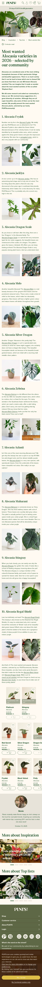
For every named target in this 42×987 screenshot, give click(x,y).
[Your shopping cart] (39, 2)
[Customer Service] (34, 2)
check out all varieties (9, 677)
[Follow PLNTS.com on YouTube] (31, 936)
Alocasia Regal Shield (32, 617)
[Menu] (3, 2)
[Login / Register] (27, 2)
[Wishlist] (30, 2)
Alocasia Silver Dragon (9, 343)
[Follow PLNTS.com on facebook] (19, 936)
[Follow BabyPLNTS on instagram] (10, 936)
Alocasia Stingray (8, 566)
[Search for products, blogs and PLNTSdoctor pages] (23, 2)
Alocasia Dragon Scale (9, 237)
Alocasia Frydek (25, 122)
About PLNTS (7, 925)
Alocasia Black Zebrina (9, 411)
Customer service (9, 920)
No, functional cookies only (21, 982)
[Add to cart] (9, 753)
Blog (3, 40)
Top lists (22, 40)
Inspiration (12, 40)
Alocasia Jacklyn (24, 179)
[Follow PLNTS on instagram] (4, 936)
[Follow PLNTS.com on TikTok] (38, 936)
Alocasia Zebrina (10, 394)
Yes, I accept (21, 977)
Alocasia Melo (28, 289)
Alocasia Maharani (11, 507)
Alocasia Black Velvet (31, 672)
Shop (4, 916)
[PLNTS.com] (11, 3)
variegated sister (26, 137)
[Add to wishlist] (17, 690)
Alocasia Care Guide (9, 680)
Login (4, 929)
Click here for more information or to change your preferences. (19, 965)
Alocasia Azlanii (15, 460)
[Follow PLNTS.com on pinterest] (25, 936)
